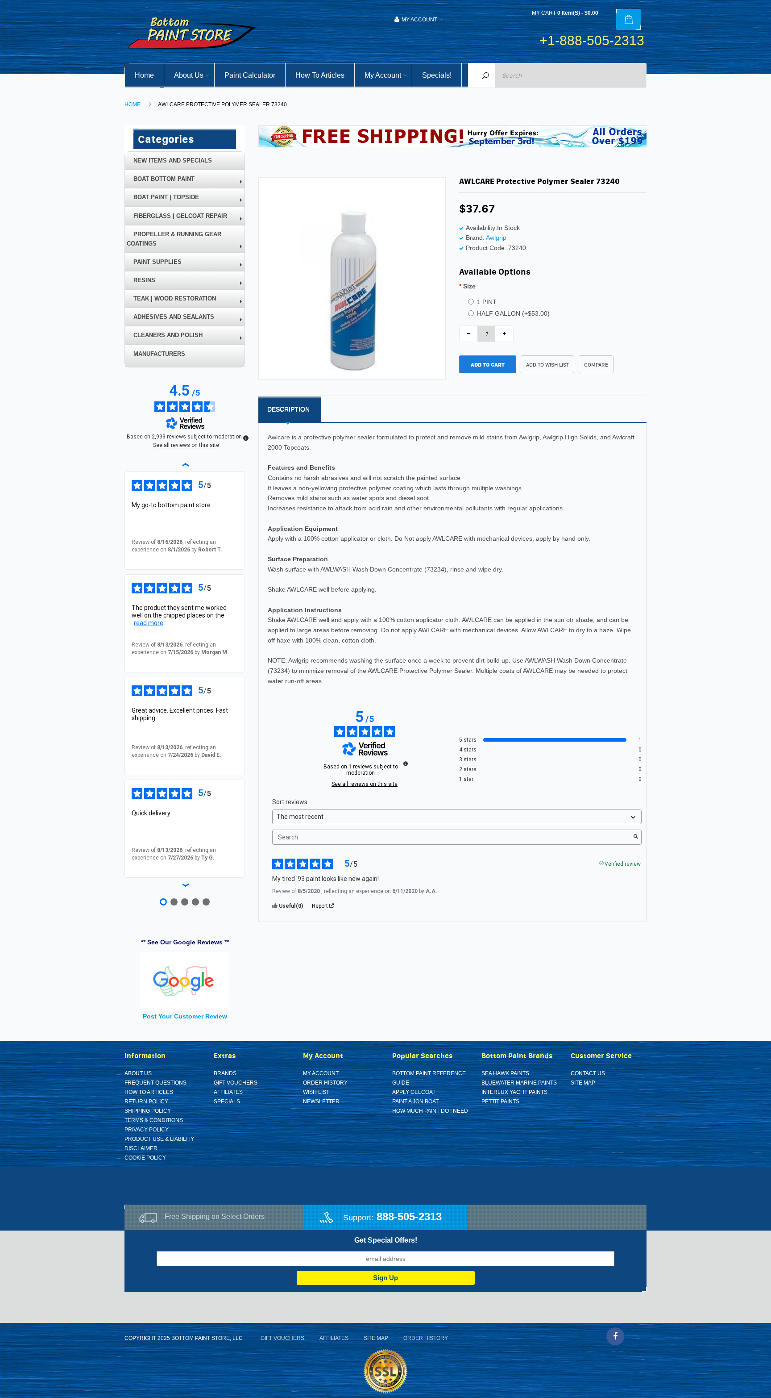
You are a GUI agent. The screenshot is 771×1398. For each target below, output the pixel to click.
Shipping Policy (147, 1111)
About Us (138, 1073)
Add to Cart (488, 364)
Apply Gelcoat (413, 1092)
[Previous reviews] (184, 464)
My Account (321, 1073)
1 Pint (487, 301)
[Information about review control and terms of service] (405, 763)
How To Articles (148, 1092)
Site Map (583, 1083)
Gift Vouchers (235, 1083)
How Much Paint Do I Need (430, 1111)
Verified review (623, 863)
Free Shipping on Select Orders (215, 1216)
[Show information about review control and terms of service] (245, 438)
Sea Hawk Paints (505, 1073)
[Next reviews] (184, 885)
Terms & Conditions (153, 1120)
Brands (225, 1073)
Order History (325, 1083)
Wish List (316, 1092)
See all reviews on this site (365, 784)
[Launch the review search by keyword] (635, 837)
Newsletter (321, 1101)
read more (148, 622)
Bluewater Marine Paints (519, 1083)
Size (469, 286)
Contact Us (588, 1073)
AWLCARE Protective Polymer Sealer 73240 (222, 104)
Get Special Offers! (385, 1240)
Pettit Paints (500, 1101)
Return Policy (146, 1101)
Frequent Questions (155, 1083)
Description (288, 409)
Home (132, 104)
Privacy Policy (146, 1130)
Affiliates (228, 1092)
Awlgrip (496, 237)
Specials (227, 1101)
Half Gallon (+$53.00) (513, 313)
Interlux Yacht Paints (514, 1092)
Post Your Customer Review (185, 1016)
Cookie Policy (145, 1158)
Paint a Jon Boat (415, 1101)
